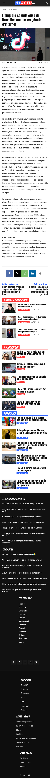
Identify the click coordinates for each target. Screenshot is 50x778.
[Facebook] (9, 273)
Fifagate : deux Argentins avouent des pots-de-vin (28, 403)
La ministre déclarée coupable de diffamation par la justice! (38, 290)
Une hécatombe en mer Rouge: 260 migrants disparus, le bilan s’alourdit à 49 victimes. (32, 458)
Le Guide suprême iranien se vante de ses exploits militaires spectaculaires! (32, 445)
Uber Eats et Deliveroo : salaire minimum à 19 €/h (22, 560)
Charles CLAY (11, 63)
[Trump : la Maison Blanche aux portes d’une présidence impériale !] (9, 333)
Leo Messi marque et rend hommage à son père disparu (21, 590)
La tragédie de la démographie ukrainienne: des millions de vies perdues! (31, 483)
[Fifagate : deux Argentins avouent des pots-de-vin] (9, 405)
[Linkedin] (32, 273)
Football (20, 369)
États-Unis (21, 382)
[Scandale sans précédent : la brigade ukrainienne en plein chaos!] (9, 320)
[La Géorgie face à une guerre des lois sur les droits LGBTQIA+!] (9, 421)
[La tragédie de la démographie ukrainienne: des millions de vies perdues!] (9, 484)
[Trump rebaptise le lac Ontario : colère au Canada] (9, 380)
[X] (17, 273)
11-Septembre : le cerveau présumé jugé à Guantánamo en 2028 (24, 534)
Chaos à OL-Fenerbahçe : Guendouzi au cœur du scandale (21, 542)
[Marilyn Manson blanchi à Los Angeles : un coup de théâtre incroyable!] (9, 308)
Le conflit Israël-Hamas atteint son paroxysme (31, 469)
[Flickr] (25, 662)
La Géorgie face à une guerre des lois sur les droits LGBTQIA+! (32, 419)
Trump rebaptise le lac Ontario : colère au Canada (32, 378)
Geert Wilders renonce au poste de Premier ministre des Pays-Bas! (13, 290)
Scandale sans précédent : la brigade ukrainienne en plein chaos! (32, 318)
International (13, 10)
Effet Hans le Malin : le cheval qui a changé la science (24, 584)
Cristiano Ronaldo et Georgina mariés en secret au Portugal (22, 566)
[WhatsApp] (24, 273)
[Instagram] (30, 662)
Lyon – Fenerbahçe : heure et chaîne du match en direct (24, 578)
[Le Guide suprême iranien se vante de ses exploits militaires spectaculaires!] (9, 446)
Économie (20, 357)
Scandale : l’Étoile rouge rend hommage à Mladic (31, 365)
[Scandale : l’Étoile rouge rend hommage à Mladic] (9, 368)
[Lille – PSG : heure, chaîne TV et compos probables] (9, 393)
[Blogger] (13, 662)
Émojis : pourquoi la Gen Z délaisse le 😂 (19, 554)
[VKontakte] (36, 662)
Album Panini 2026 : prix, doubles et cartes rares (22, 573)
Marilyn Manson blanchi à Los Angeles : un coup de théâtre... (32, 305)
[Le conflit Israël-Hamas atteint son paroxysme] (9, 472)
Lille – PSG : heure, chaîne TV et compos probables (31, 390)
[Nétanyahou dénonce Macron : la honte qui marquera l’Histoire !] (9, 434)
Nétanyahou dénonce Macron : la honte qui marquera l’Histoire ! (32, 433)
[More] (40, 273)
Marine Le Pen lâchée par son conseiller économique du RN (31, 353)
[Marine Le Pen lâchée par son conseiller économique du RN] (9, 355)
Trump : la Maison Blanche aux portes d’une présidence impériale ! (32, 330)
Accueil (4, 10)
